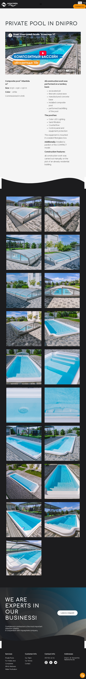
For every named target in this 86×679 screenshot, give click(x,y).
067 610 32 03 (49, 658)
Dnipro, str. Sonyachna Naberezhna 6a (71, 658)
